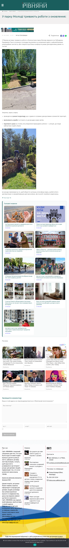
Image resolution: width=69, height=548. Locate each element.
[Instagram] (50, 448)
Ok (35, 544)
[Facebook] (61, 36)
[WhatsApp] (66, 36)
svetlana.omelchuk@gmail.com (59, 463)
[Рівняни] (34, 5)
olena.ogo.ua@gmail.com (57, 480)
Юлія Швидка (23, 35)
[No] (67, 543)
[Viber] (64, 36)
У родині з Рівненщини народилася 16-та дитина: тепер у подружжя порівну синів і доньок (33, 477)
